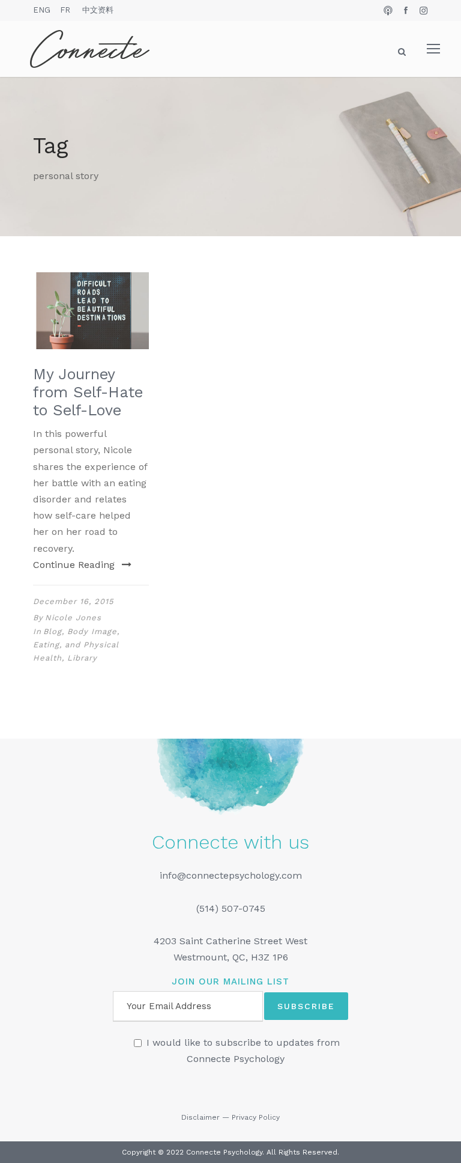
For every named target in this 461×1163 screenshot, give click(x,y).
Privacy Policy (256, 1117)
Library (82, 657)
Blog (52, 631)
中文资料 (97, 9)
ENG (41, 9)
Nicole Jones (73, 617)
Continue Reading (74, 564)
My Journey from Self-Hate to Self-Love (88, 392)
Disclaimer (200, 1117)
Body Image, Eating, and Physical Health (76, 644)
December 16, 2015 (73, 601)
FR (65, 9)
